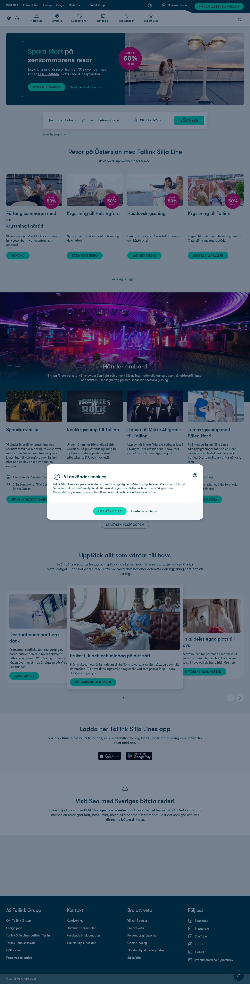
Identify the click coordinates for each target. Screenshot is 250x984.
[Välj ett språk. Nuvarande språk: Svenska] (194, 475)
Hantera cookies (142, 511)
